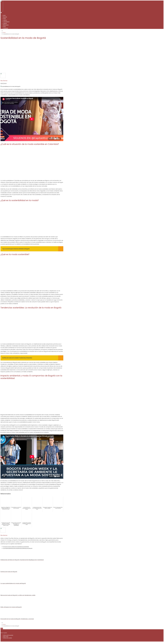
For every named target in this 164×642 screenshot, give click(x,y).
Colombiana (6, 21)
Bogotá (5, 17)
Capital (5, 23)
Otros (4, 18)
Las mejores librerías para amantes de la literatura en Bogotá (17, 548)
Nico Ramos (4, 80)
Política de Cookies (7, 637)
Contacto (5, 28)
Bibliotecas (6, 25)
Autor (4, 26)
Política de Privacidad (8, 635)
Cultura (5, 20)
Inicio (4, 15)
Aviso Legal (5, 636)
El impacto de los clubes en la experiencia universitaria (16, 546)
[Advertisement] (32, 56)
